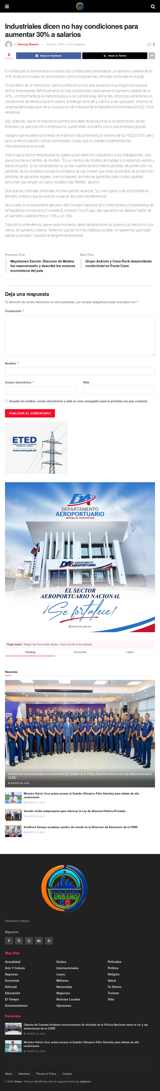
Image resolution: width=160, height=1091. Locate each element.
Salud (112, 980)
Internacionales (67, 968)
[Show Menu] (7, 6)
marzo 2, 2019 (55, 44)
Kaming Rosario (28, 44)
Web (86, 382)
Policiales (114, 962)
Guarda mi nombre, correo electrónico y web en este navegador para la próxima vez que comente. (78, 401)
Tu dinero (114, 987)
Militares (62, 980)
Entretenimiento (16, 1005)
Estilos (61, 962)
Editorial (11, 987)
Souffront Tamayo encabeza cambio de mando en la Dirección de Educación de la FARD (81, 827)
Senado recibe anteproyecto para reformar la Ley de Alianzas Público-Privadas (74, 811)
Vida (111, 999)
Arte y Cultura (15, 968)
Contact (67, 1074)
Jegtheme (85, 1081)
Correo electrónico (19, 382)
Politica (113, 968)
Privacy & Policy (46, 1074)
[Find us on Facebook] (9, 941)
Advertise (24, 1074)
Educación (12, 993)
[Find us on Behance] (39, 941)
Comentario (14, 311)
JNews (18, 1081)
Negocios (63, 993)
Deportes (11, 974)
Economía (12, 980)
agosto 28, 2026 (19, 783)
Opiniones (63, 1005)
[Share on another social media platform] (151, 55)
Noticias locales (68, 999)
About (8, 1074)
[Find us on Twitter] (19, 941)
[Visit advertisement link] (80, 557)
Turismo (113, 993)
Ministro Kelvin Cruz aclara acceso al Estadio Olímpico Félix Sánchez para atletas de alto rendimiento (81, 795)
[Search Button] (153, 6)
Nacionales (64, 987)
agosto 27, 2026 (35, 832)
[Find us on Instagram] (29, 941)
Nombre (12, 363)
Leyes (60, 974)
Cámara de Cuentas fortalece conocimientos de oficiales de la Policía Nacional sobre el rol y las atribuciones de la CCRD (80, 776)
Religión (114, 974)
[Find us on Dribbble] (49, 941)
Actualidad (12, 962)
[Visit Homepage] (80, 6)
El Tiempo (12, 999)
